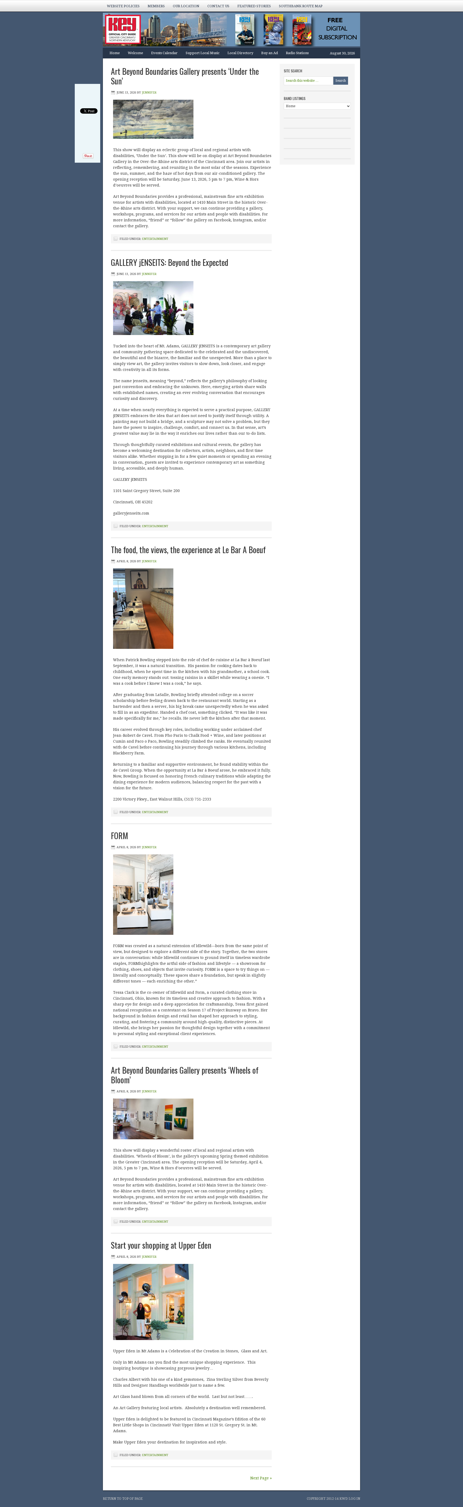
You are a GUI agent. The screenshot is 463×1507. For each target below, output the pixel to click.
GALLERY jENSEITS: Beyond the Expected (169, 262)
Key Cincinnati (226, 30)
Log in (354, 1499)
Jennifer (149, 92)
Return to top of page (123, 1499)
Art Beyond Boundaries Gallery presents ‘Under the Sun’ (185, 76)
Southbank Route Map (301, 6)
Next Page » (261, 1478)
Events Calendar (164, 53)
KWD (343, 1499)
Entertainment (155, 239)
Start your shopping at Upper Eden (161, 1245)
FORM (119, 835)
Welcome (135, 53)
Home (115, 53)
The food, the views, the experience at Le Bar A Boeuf (188, 550)
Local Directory (240, 53)
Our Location (186, 6)
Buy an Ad (269, 53)
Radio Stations (297, 53)
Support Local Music (202, 53)
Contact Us (218, 6)
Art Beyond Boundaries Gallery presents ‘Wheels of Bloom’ (185, 1075)
